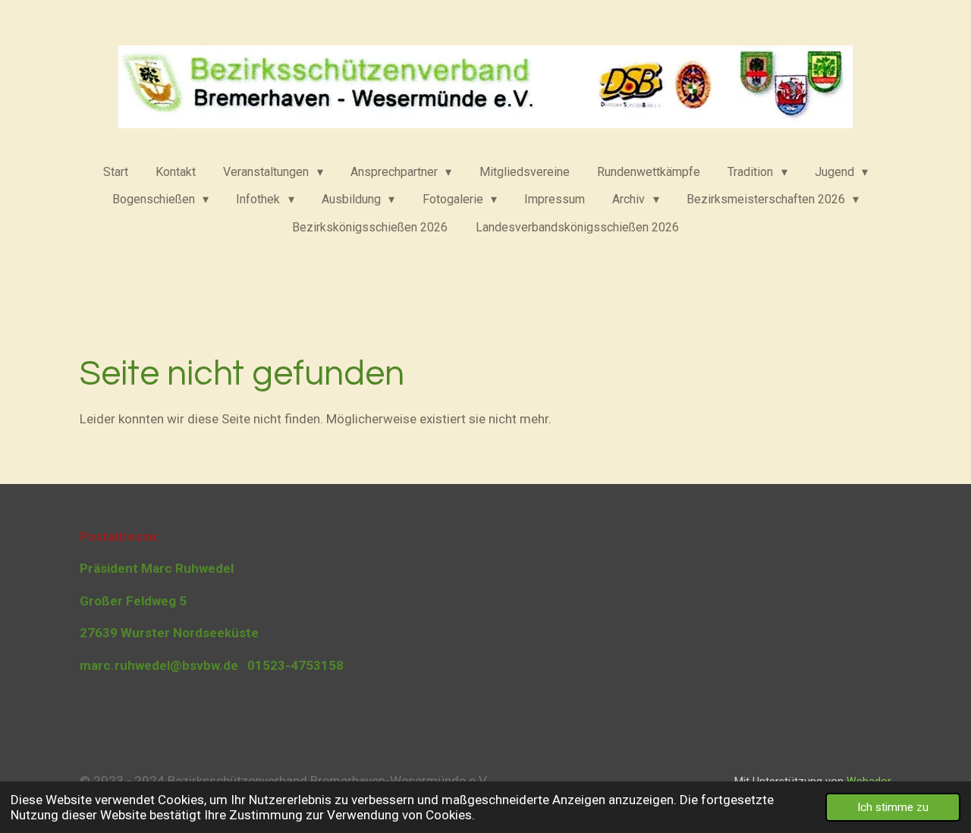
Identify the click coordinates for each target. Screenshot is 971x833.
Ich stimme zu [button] (893, 807)
